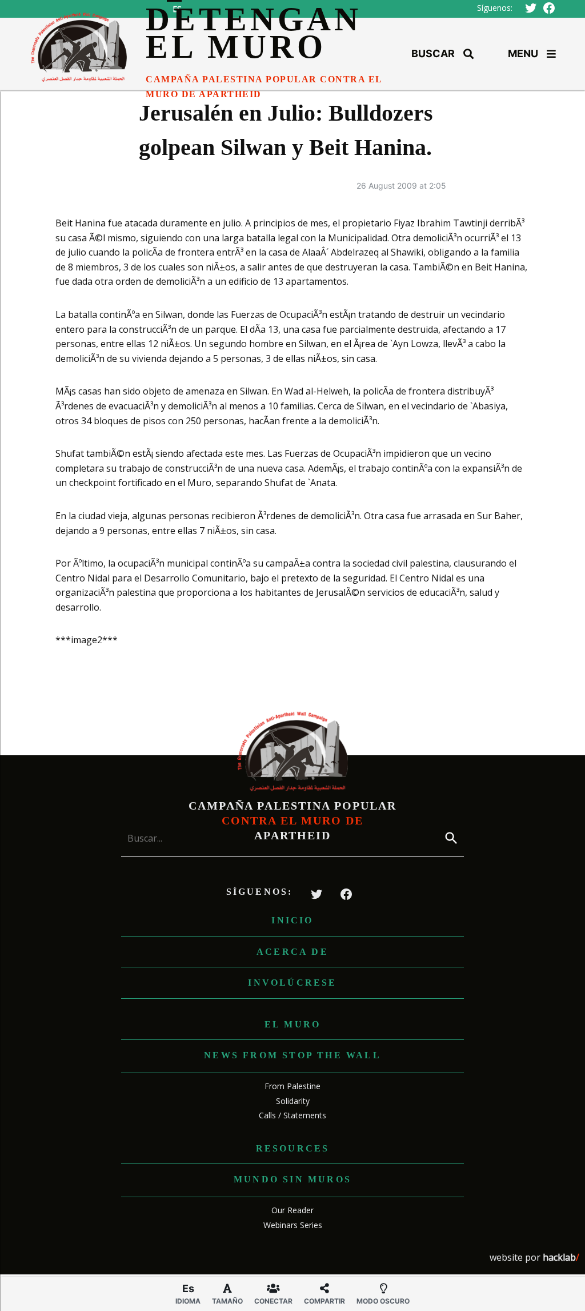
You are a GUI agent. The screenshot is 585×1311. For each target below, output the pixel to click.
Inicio (292, 920)
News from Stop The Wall (292, 1055)
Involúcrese (292, 982)
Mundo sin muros (292, 1179)
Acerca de (292, 952)
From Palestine (292, 1086)
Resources (293, 1148)
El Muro (292, 1024)
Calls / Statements (292, 1115)
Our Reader (292, 1210)
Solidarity (293, 1100)
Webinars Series (292, 1225)
